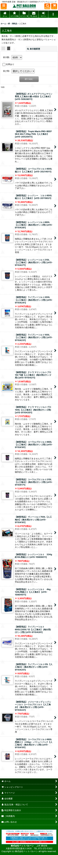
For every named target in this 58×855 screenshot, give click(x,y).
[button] (4, 6)
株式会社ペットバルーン (22, 845)
